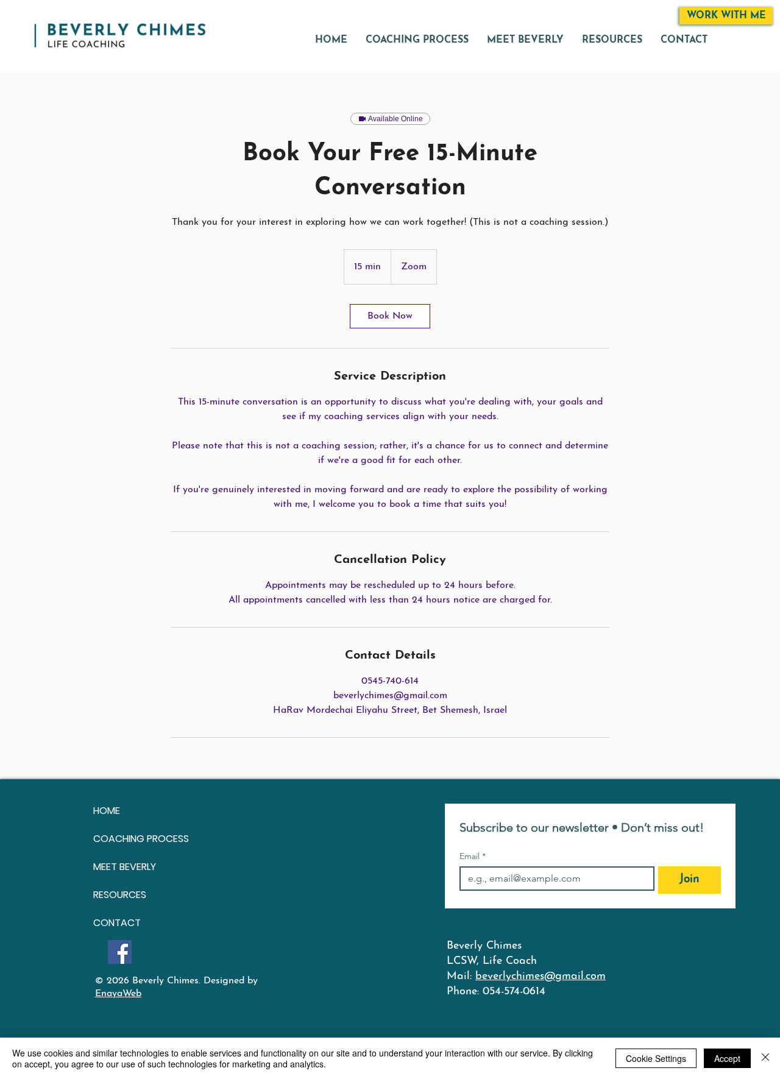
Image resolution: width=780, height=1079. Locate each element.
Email (472, 856)
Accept (727, 1058)
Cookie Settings (656, 1058)
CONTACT (117, 923)
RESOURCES (119, 895)
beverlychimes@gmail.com (540, 976)
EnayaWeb (118, 994)
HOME (106, 811)
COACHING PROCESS (141, 839)
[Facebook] (120, 952)
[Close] (765, 1058)
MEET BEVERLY (124, 867)
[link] (390, 316)
